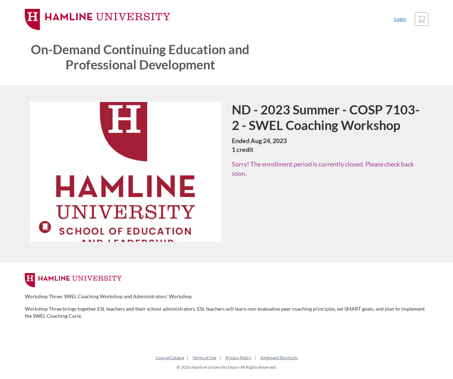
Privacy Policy (238, 357)
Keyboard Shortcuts (279, 357)
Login (400, 19)
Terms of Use (204, 357)
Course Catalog (170, 357)
